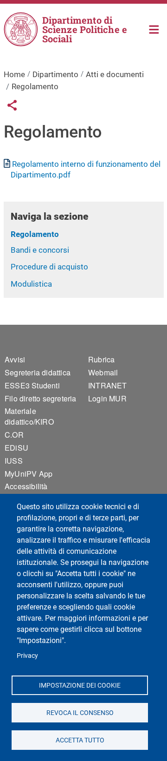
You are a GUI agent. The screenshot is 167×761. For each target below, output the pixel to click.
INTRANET (107, 385)
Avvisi (15, 359)
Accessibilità (26, 486)
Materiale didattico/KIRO (29, 416)
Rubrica (101, 359)
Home (154, 28)
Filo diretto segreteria (41, 398)
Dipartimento (55, 74)
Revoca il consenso (79, 712)
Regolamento (35, 234)
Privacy (27, 655)
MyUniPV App (28, 473)
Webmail (103, 372)
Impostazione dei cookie (80, 685)
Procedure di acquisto (49, 266)
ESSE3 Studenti (32, 385)
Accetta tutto (79, 739)
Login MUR (107, 398)
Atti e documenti (115, 74)
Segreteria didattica (38, 372)
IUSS (14, 460)
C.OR (14, 434)
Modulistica (31, 284)
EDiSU (16, 447)
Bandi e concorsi (40, 250)
